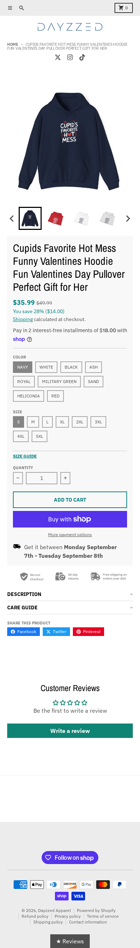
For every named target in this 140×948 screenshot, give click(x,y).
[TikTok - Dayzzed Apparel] (82, 57)
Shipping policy (48, 922)
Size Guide (25, 456)
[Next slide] (128, 218)
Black (71, 367)
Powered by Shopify (96, 910)
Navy (22, 367)
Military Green (59, 381)
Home (12, 44)
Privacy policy (68, 916)
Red (55, 396)
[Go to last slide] (12, 218)
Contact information (88, 922)
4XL (20, 436)
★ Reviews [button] (70, 941)
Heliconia (28, 396)
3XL (98, 421)
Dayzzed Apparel (54, 910)
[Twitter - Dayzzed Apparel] (57, 57)
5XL (39, 436)
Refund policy (35, 916)
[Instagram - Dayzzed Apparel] (70, 57)
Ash (93, 367)
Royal (24, 381)
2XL (79, 421)
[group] (30, 218)
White (46, 367)
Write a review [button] (70, 730)
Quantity (23, 467)
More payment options (70, 534)
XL (62, 421)
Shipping (23, 319)
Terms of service (103, 916)
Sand (93, 381)
